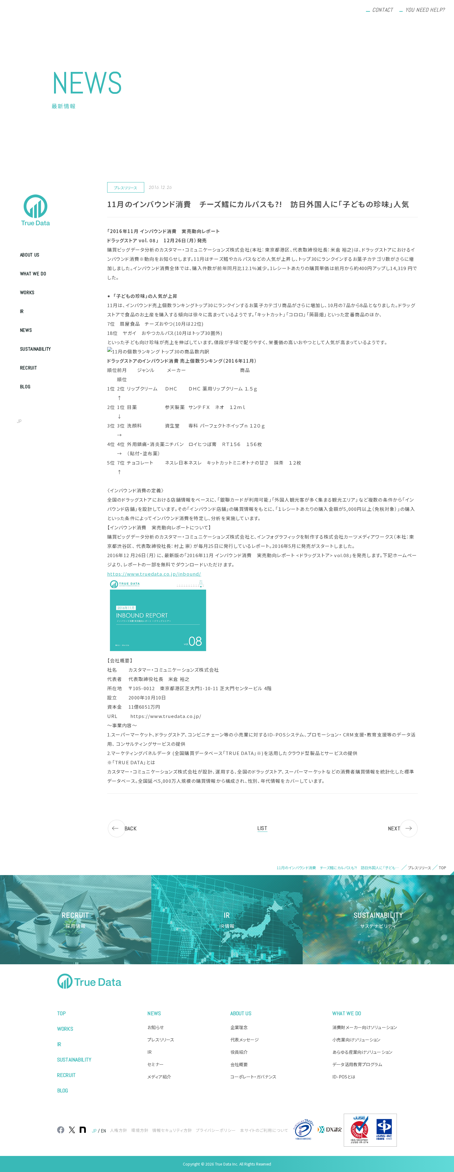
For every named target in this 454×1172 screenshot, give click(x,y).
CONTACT (382, 9)
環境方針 (140, 1130)
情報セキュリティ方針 (172, 1130)
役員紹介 (239, 1052)
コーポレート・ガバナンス (253, 1077)
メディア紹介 (159, 1077)
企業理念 (239, 1027)
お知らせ (155, 1027)
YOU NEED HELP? (425, 9)
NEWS (26, 330)
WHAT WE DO (33, 273)
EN (32, 421)
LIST (262, 828)
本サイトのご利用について (264, 1130)
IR (22, 311)
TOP (61, 1013)
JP (19, 421)
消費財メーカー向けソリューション (364, 1027)
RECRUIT (28, 368)
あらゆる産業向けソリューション (362, 1052)
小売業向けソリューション (356, 1039)
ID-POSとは (343, 1077)
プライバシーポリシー (216, 1130)
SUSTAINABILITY (35, 349)
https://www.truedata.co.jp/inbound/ (154, 573)
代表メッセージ (244, 1039)
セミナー (155, 1064)
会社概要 (239, 1064)
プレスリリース (160, 1039)
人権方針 (118, 1130)
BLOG (25, 386)
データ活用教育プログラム (357, 1064)
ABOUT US (30, 255)
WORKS (27, 292)
